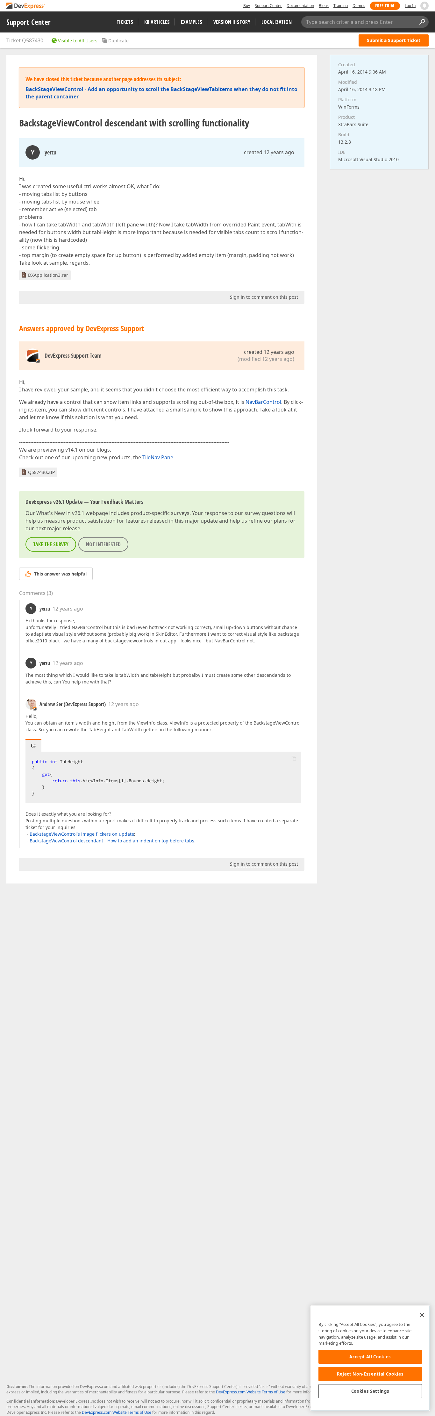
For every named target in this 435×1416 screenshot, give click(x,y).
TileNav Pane (157, 457)
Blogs (324, 5)
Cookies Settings (370, 1391)
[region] (370, 1358)
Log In (410, 5)
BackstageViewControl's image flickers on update (82, 834)
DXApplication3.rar (48, 275)
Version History (231, 21)
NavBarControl (263, 401)
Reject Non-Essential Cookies (370, 1374)
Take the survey (50, 544)
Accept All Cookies (370, 1357)
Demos (359, 5)
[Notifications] (424, 6)
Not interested (103, 544)
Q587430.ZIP (41, 472)
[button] (294, 758)
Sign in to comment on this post (264, 297)
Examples (191, 21)
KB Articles (157, 21)
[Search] (422, 22)
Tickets (125, 21)
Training (340, 5)
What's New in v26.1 (60, 513)
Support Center (268, 5)
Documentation (300, 5)
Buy (246, 5)
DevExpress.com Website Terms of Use (250, 1392)
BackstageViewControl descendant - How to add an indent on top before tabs (112, 841)
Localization (276, 21)
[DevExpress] (25, 6)
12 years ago (68, 608)
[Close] (422, 1315)
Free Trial (385, 6)
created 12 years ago (269, 152)
